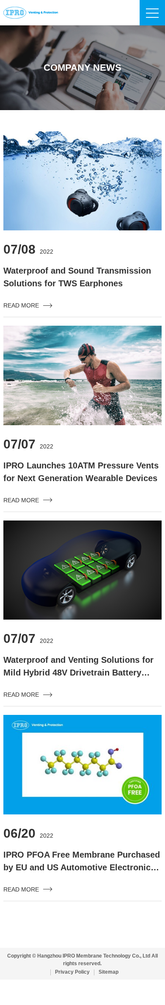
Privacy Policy (72, 972)
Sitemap (108, 972)
